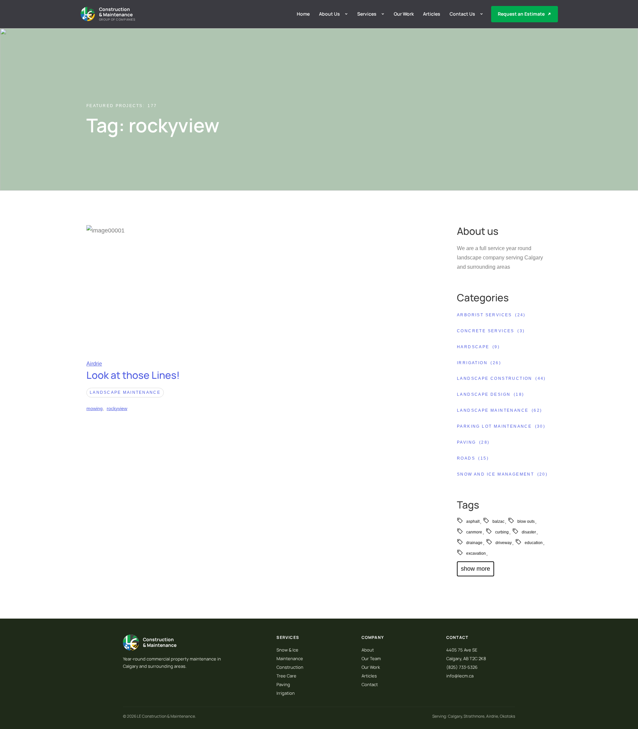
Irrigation (285, 693)
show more (475, 568)
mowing (94, 408)
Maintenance (289, 658)
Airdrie (94, 363)
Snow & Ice (287, 650)
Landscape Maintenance (125, 392)
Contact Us (462, 14)
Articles (431, 14)
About (368, 650)
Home (303, 14)
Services (366, 14)
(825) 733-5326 (462, 667)
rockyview (117, 408)
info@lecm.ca (460, 676)
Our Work (404, 14)
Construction (289, 667)
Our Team (371, 658)
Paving (283, 684)
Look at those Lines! (133, 375)
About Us (329, 14)
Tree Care (286, 676)
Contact (370, 684)
